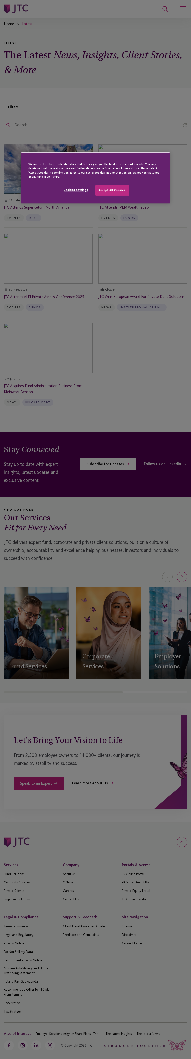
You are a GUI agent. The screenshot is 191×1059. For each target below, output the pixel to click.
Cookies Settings (76, 190)
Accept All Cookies (112, 190)
